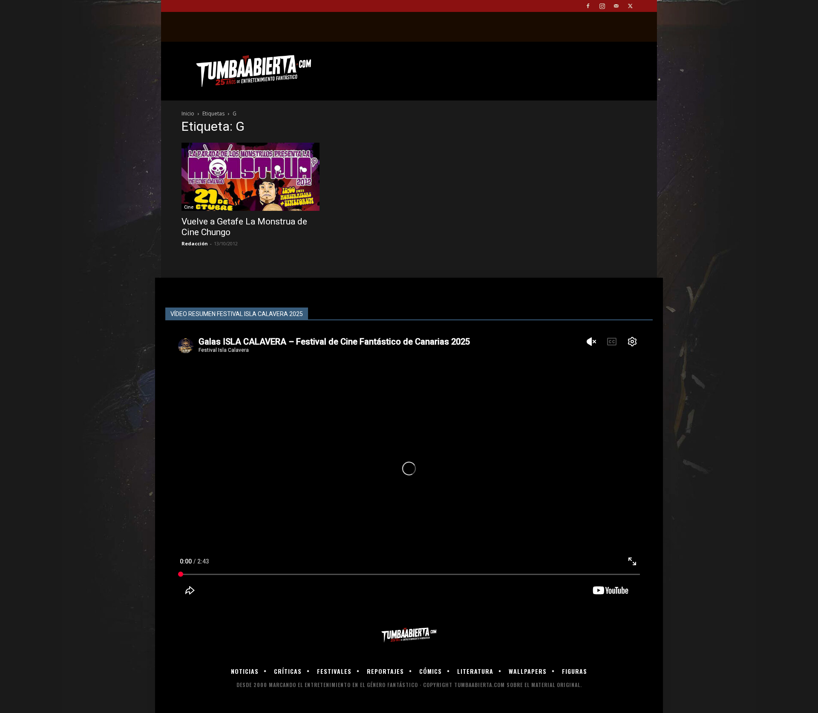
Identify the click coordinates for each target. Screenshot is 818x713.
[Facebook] (588, 6)
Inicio (187, 113)
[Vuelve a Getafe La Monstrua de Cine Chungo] (250, 177)
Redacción (194, 243)
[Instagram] (602, 6)
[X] (630, 6)
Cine (188, 207)
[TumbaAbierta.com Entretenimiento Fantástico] (409, 635)
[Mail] (616, 6)
